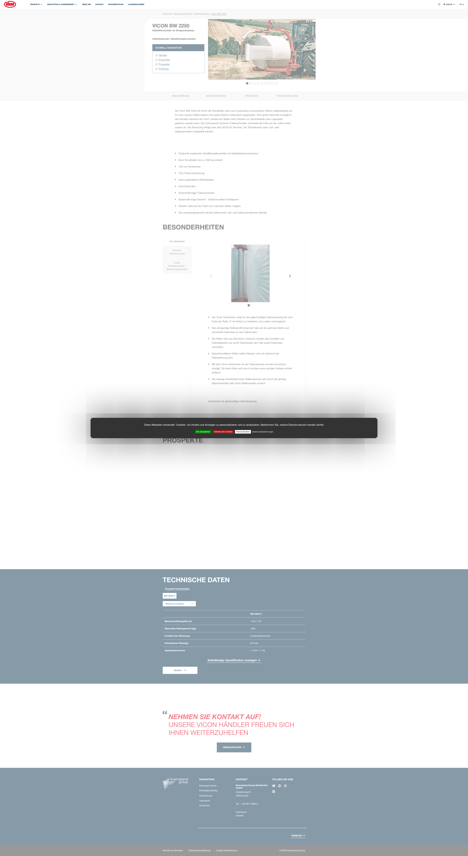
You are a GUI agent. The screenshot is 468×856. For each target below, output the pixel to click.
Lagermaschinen (136, 4)
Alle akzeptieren (203, 431)
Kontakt (99, 4)
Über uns (86, 4)
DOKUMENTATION (115, 4)
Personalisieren (243, 431)
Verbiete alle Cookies (223, 431)
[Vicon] (10, 4)
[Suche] (437, 15)
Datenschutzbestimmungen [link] (262, 432)
